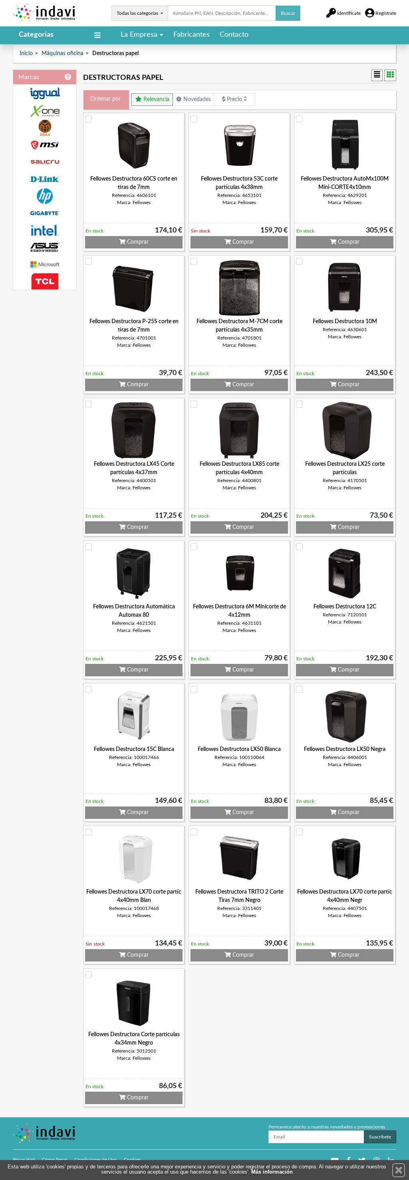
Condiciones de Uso (95, 1159)
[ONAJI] (44, 128)
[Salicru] (44, 162)
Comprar (137, 242)
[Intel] (44, 230)
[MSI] (44, 144)
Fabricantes (191, 34)
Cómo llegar (54, 1159)
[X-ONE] (44, 110)
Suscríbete (380, 1136)
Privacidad (24, 1159)
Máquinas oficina (62, 53)
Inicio (26, 53)
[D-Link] (44, 179)
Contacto (234, 34)
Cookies (132, 1159)
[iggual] (44, 93)
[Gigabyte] (44, 213)
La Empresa (139, 34)
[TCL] (44, 281)
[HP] (44, 196)
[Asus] (44, 247)
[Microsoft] (44, 264)
